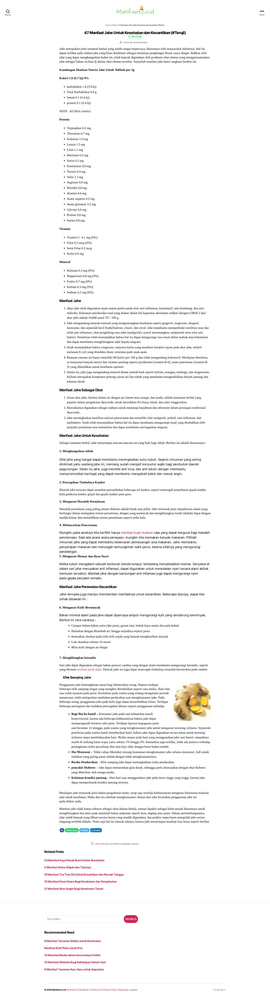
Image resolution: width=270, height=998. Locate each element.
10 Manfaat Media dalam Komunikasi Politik (72, 955)
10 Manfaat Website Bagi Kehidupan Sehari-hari (75, 962)
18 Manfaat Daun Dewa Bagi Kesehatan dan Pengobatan (80, 881)
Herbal (114, 25)
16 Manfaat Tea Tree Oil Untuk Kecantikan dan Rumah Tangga (83, 874)
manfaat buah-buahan (137, 533)
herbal (102, 844)
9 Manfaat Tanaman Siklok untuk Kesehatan (72, 941)
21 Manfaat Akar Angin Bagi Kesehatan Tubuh (73, 888)
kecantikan (115, 844)
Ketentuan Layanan (128, 989)
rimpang (135, 844)
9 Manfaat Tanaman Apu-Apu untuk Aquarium (74, 969)
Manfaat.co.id (59, 989)
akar (97, 844)
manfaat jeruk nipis (89, 669)
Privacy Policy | (111, 989)
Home (108, 25)
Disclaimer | (84, 989)
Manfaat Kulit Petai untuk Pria (63, 948)
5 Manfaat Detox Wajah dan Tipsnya (67, 867)
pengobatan (125, 844)
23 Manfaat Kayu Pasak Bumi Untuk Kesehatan (74, 860)
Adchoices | (73, 989)
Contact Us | (96, 989)
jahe (108, 844)
